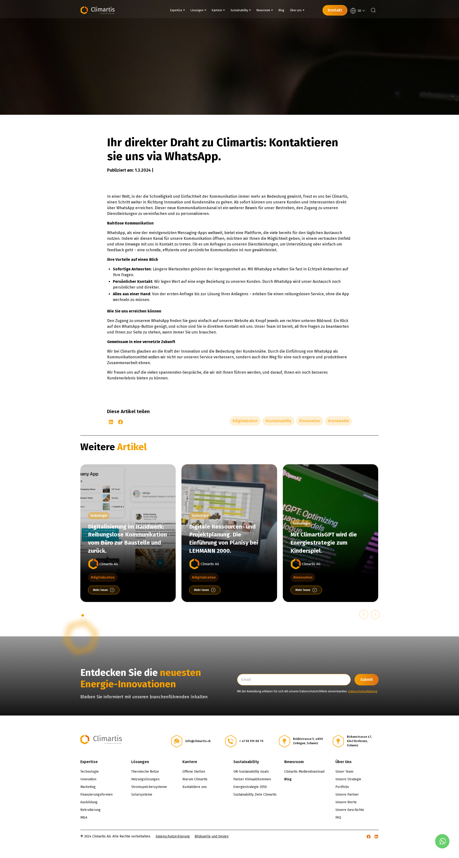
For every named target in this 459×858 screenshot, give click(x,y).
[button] (177, 10)
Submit (366, 679)
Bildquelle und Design (212, 836)
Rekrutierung (90, 810)
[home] (97, 10)
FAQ (338, 817)
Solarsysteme (141, 794)
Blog (288, 779)
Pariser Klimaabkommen (252, 779)
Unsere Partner (347, 794)
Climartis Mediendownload (304, 772)
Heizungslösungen (145, 779)
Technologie (89, 772)
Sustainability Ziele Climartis (255, 794)
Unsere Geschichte (349, 810)
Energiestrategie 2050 (250, 787)
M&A (83, 817)
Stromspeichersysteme (149, 787)
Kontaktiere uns (194, 787)
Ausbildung (89, 802)
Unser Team (344, 772)
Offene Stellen (193, 772)
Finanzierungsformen (96, 794)
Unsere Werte (346, 802)
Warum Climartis (195, 779)
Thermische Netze (145, 772)
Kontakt (335, 10)
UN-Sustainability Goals (251, 772)
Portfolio (342, 787)
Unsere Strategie (348, 779)
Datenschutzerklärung (362, 691)
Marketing (88, 787)
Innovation (88, 779)
